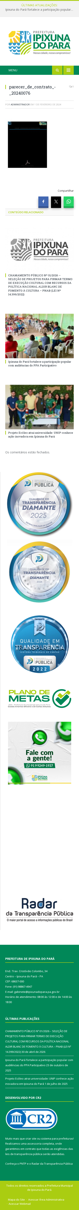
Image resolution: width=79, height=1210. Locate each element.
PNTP (23, 1163)
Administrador (20, 104)
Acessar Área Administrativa (46, 1199)
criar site (30, 1138)
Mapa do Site (16, 1199)
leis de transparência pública (23, 1154)
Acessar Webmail (20, 1204)
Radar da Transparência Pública (52, 1163)
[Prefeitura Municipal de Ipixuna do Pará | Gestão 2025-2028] (39, 41)
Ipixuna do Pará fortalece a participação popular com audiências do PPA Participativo (40, 9)
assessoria (34, 1143)
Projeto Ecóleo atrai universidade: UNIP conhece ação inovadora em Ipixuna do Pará (40, 434)
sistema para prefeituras (57, 1138)
